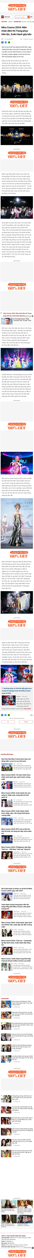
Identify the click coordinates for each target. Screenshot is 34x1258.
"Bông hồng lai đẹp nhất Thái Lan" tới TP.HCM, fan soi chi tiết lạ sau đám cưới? (22, 1098)
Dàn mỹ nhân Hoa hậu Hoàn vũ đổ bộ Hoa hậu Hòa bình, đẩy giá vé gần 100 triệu (22, 1153)
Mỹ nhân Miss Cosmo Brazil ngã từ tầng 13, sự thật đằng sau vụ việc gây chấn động (22, 1120)
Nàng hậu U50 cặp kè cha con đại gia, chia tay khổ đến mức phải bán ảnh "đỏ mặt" (22, 1015)
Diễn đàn (7, 17)
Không (26, 722)
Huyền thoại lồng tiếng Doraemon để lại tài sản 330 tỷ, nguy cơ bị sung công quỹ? (22, 1047)
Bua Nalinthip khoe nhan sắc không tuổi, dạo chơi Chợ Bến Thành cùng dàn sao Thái (22, 1026)
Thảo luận (25, 39)
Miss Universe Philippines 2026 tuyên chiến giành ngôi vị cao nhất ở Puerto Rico (22, 1004)
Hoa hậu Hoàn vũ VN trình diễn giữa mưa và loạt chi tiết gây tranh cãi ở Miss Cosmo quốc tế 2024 (17, 691)
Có (8, 722)
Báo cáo (31, 39)
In (32, 715)
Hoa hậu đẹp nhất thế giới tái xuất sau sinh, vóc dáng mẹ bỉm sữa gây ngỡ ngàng (22, 1109)
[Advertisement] (17, 1178)
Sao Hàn (24, 21)
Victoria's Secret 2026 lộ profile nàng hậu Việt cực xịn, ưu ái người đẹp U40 (22, 1142)
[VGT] (2, 16)
